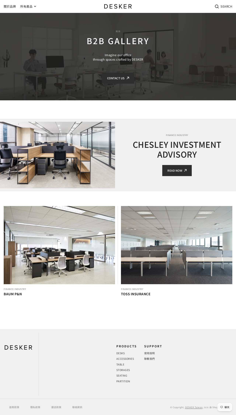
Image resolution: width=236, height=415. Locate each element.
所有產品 (26, 6)
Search (226, 6)
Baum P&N (13, 294)
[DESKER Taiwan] (118, 6)
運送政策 (56, 407)
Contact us (116, 78)
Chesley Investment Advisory (177, 149)
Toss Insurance (135, 294)
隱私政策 (35, 407)
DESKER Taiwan (194, 407)
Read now (174, 170)
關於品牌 (10, 6)
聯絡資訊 (77, 407)
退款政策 (14, 407)
